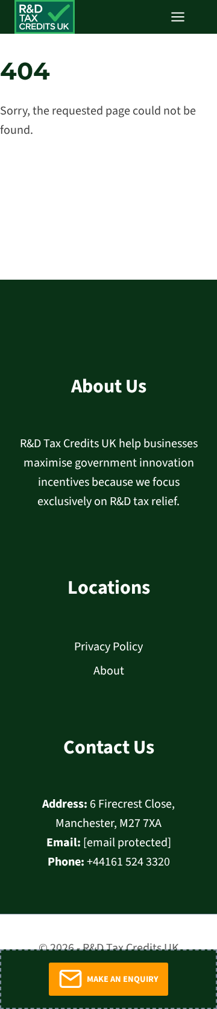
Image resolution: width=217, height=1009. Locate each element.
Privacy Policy (108, 646)
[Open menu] (184, 16)
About (108, 670)
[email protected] (127, 842)
